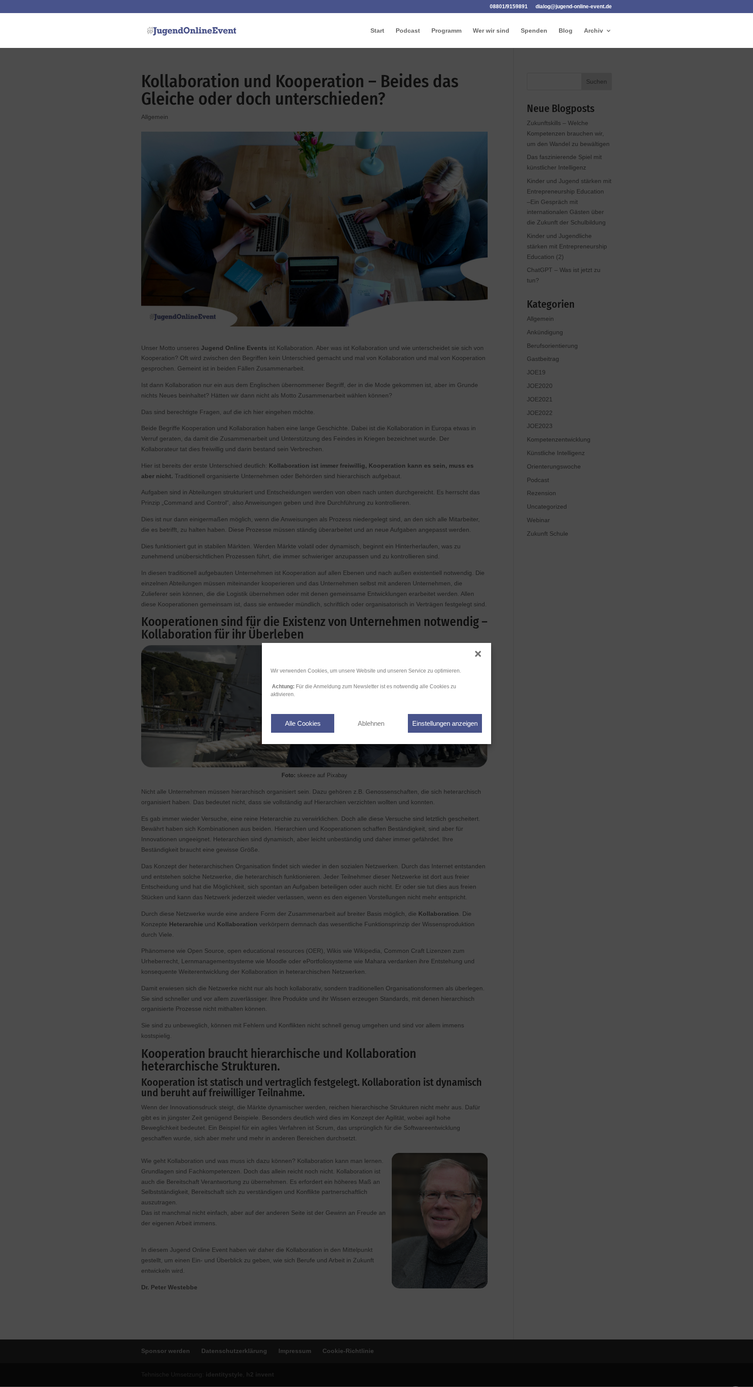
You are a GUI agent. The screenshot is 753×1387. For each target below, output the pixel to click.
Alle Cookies (303, 723)
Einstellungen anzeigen (445, 723)
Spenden (534, 30)
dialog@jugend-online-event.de (574, 7)
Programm (446, 30)
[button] (478, 653)
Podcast (408, 30)
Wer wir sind (491, 30)
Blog (566, 30)
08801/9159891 (509, 7)
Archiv (593, 30)
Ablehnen (371, 723)
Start (377, 30)
